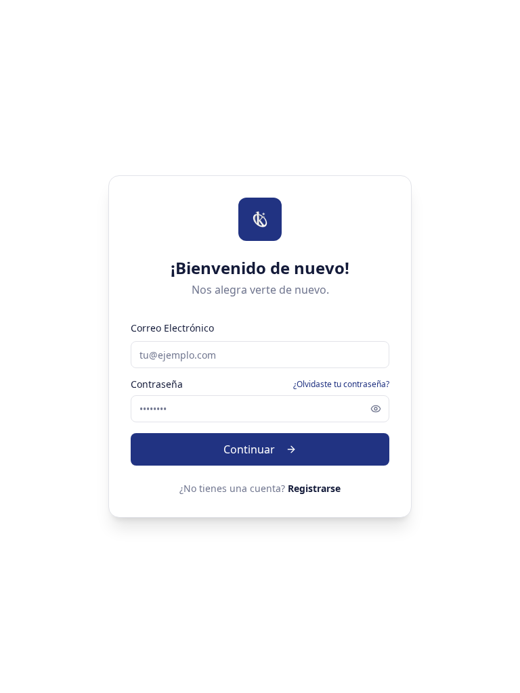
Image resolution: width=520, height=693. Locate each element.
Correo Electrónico (172, 327)
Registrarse (314, 488)
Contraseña (157, 384)
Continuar (249, 449)
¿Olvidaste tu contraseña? (341, 384)
